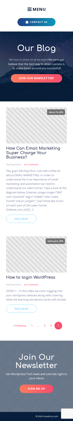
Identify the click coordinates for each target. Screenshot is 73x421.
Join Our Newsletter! (36, 78)
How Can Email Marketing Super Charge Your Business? (33, 153)
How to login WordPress (30, 277)
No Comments (31, 164)
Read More (21, 218)
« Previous (19, 326)
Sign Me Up (36, 389)
